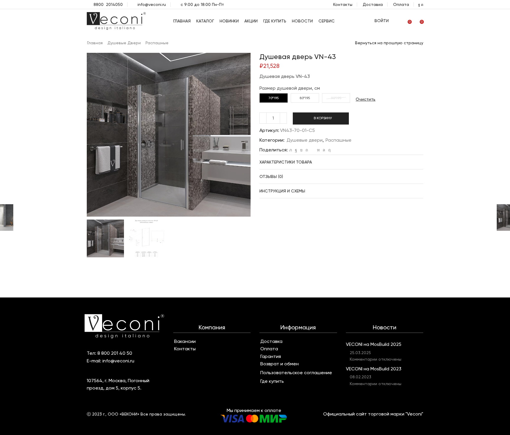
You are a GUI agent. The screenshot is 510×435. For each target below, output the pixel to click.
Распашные (157, 42)
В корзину (323, 118)
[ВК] (301, 150)
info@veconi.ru (152, 4)
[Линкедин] (318, 150)
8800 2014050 (108, 4)
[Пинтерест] (306, 150)
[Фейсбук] (296, 150)
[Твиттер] (290, 150)
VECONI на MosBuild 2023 (373, 369)
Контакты (342, 4)
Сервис (326, 21)
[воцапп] (324, 150)
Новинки (229, 21)
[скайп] (329, 150)
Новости (302, 21)
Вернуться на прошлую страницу (389, 42)
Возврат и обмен (279, 364)
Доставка (373, 4)
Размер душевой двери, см (289, 88)
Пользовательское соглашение (296, 372)
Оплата (401, 4)
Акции (251, 21)
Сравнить (365, 120)
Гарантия (270, 356)
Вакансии (185, 341)
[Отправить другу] (312, 150)
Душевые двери (124, 42)
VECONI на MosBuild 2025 (373, 344)
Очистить (365, 99)
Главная (182, 21)
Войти (382, 20)
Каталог (205, 21)
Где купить (274, 21)
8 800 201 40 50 (114, 353)
